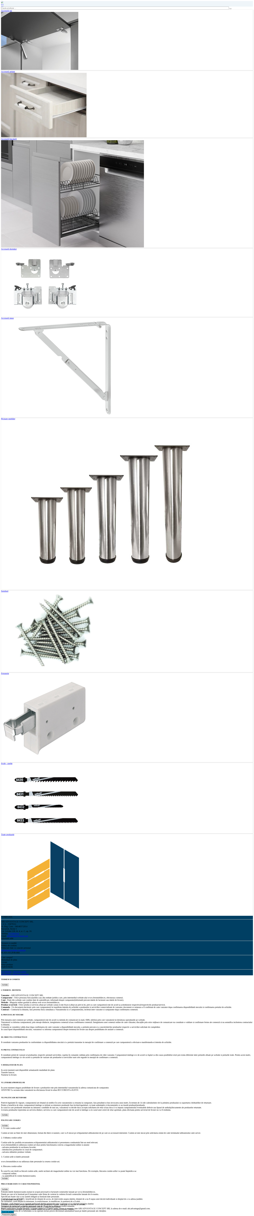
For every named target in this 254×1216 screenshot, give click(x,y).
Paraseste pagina (8, 1215)
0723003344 (13, 933)
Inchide (5, 985)
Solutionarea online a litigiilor (13, 950)
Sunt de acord (7, 1212)
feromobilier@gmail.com (17, 936)
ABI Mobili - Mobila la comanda (15, 974)
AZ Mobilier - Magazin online (13, 972)
